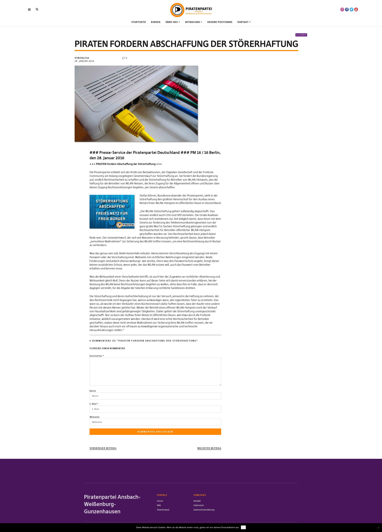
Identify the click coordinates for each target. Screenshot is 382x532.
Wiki (159, 505)
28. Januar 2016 (84, 61)
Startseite (138, 21)
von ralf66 (82, 57)
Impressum (199, 505)
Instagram (342, 9)
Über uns (172, 21)
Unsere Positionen (219, 21)
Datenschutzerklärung (204, 509)
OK (243, 527)
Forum (160, 501)
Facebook (347, 9)
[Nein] (378, 527)
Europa (156, 21)
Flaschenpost (163, 509)
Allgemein (301, 35)
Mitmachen (192, 21)
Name (93, 390)
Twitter (351, 9)
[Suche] (37, 9)
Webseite (95, 416)
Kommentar (97, 355)
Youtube (356, 9)
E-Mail (93, 403)
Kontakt (243, 21)
